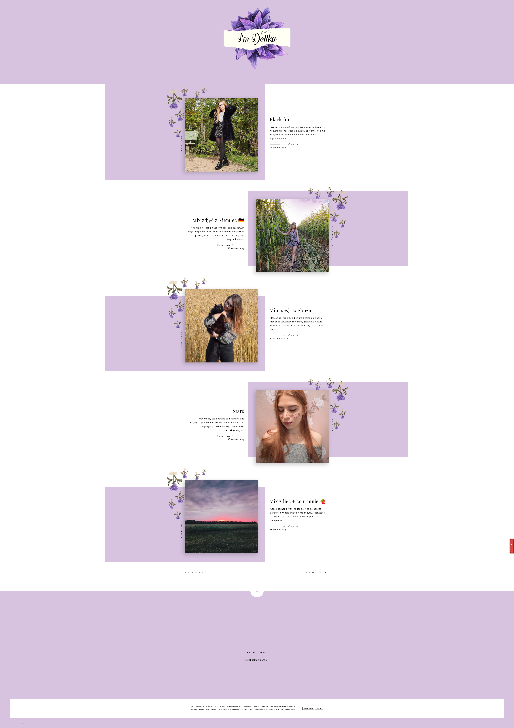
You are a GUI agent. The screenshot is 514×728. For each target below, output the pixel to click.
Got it (319, 708)
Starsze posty (314, 572)
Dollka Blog (30, 724)
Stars (238, 411)
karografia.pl (475, 724)
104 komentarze (279, 338)
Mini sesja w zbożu (290, 310)
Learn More (308, 708)
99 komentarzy (278, 529)
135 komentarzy (235, 439)
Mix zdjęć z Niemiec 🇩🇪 (218, 220)
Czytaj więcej (290, 143)
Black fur (280, 119)
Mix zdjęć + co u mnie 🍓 (298, 501)
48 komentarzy (236, 248)
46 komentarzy (278, 147)
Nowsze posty (196, 572)
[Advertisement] (257, 619)
